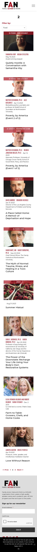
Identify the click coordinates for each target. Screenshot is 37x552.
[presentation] (17, 522)
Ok (18, 549)
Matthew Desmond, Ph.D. (14, 100)
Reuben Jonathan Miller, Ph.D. (17, 151)
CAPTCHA (5, 516)
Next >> (20, 470)
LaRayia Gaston (11, 450)
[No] (34, 544)
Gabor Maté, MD (11, 250)
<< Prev (6, 470)
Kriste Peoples (22, 450)
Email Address (7, 507)
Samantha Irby (11, 54)
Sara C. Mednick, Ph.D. (13, 339)
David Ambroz (10, 200)
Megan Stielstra (22, 54)
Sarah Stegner (17, 402)
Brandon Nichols (22, 200)
